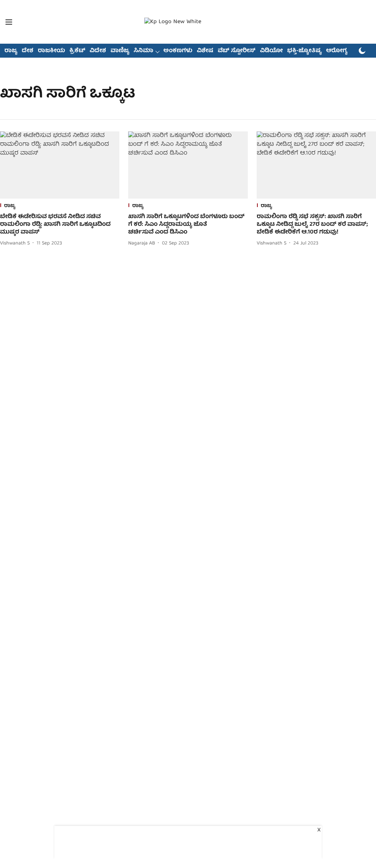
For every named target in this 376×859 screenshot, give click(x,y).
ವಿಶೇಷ (205, 51)
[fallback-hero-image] (59, 165)
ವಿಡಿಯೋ (271, 51)
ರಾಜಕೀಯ (51, 51)
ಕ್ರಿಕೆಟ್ (77, 51)
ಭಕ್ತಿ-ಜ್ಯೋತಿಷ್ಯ (304, 51)
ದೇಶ (27, 51)
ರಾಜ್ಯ (10, 51)
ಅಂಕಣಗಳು (177, 51)
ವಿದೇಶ (98, 51)
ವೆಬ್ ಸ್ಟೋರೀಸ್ (237, 51)
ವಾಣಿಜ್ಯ (120, 51)
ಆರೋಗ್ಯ (336, 51)
